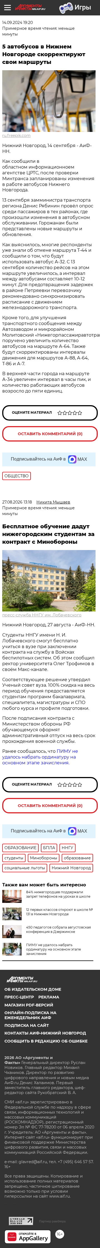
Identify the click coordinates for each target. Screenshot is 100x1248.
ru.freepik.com (16, 135)
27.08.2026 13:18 (17, 502)
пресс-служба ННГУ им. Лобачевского (41, 615)
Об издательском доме (32, 989)
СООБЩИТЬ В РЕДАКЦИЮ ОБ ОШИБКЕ (46, 1041)
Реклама (48, 997)
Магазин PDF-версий (28, 1005)
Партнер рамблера (52, 1221)
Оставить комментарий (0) (50, 433)
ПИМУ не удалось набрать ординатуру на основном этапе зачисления (53, 949)
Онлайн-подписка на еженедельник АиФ (30, 1015)
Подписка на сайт (26, 1025)
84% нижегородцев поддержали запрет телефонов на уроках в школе (58, 894)
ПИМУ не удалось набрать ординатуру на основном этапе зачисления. (40, 757)
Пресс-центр (19, 997)
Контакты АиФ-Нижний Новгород (45, 1033)
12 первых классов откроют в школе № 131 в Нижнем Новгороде (59, 912)
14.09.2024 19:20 (17, 22)
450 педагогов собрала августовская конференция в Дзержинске (58, 929)
